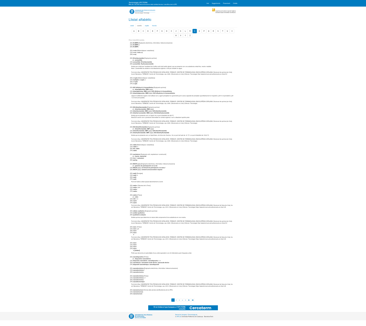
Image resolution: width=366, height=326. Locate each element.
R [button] (213, 31)
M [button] (190, 31)
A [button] (133, 31)
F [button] (157, 31)
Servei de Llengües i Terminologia (185, 315)
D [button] (147, 31)
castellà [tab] (139, 26)
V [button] (232, 31)
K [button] (180, 31)
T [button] (222, 31)
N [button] (194, 31)
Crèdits (235, 3)
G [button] (162, 31)
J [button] (176, 31)
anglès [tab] (147, 26)
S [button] (218, 31)
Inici (208, 3)
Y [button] (185, 35)
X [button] (180, 35)
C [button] (143, 31)
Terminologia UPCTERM (153, 3)
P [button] (204, 31)
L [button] (185, 31)
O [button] (199, 31)
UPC (178, 316)
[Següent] (189, 300)
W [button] (176, 35)
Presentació (226, 3)
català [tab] (132, 26)
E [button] (152, 31)
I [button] (171, 31)
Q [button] (208, 31)
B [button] (138, 31)
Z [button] (190, 35)
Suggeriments (216, 3)
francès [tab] (154, 26)
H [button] (166, 31)
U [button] (227, 31)
